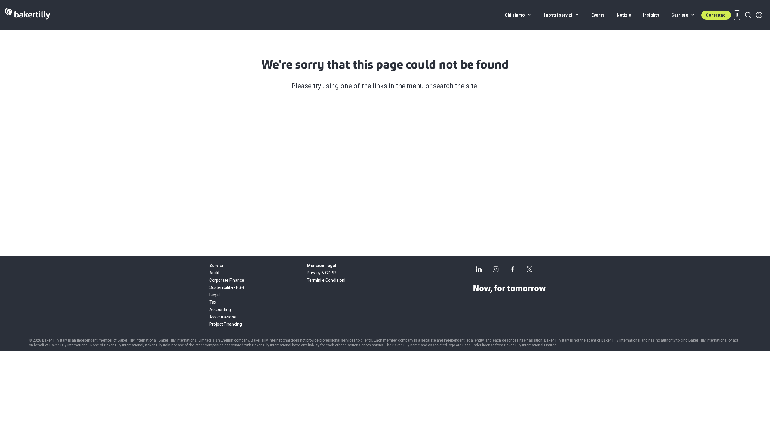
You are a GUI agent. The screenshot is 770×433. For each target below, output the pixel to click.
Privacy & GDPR (321, 272)
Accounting (220, 309)
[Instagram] (496, 269)
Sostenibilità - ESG (226, 287)
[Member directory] (759, 15)
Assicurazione (222, 317)
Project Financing (225, 324)
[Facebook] (513, 269)
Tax (212, 302)
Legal (214, 295)
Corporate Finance (226, 280)
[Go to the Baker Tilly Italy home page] (27, 15)
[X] (529, 269)
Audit (214, 272)
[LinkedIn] (479, 269)
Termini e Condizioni (326, 280)
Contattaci (716, 15)
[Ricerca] (748, 15)
